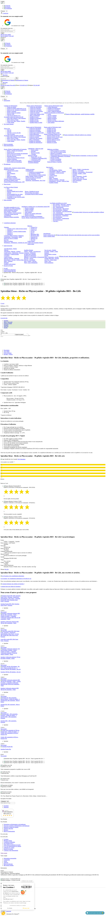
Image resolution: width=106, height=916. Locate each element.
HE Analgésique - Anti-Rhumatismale (62, 211)
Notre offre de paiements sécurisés (12, 845)
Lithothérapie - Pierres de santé (35, 148)
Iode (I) (32, 233)
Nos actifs (12, 85)
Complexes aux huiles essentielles (12, 208)
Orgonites (33, 154)
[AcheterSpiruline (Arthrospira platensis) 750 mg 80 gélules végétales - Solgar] (11, 654)
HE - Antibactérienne (58, 207)
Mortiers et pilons (51, 119)
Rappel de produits (8, 849)
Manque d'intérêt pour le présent (15, 191)
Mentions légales (8, 840)
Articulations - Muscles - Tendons (57, 171)
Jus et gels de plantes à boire (11, 180)
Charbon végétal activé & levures (12, 179)
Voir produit (4, 612)
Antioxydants (30, 244)
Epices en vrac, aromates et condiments (16, 110)
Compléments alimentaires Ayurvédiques (60, 156)
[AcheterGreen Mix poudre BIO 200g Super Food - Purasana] (11, 636)
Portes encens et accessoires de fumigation (17, 153)
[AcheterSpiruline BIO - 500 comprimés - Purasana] (11, 718)
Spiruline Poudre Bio (6, 749)
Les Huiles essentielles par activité (58, 203)
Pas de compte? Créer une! (7, 36)
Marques (6, 830)
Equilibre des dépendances (54, 108)
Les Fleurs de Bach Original (11, 187)
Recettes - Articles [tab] (8, 354)
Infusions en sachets (52, 142)
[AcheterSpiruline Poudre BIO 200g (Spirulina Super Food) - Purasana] (11, 601)
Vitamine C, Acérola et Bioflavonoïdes (16, 231)
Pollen (8, 175)
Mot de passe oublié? (6, 34)
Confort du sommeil (34, 112)
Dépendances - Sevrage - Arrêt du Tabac (59, 181)
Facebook (6, 805)
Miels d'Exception (11, 176)
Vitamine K (10, 234)
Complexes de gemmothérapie (36, 172)
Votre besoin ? (49, 167)
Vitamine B (10, 230)
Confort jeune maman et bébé (37, 114)
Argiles (49, 114)
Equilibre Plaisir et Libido (36, 122)
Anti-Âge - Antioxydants (50, 260)
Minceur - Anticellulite (77, 170)
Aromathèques (7, 215)
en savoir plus (4, 318)
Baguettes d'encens (11, 156)
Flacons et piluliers (52, 115)
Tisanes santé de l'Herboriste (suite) (52, 127)
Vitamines (6, 227)
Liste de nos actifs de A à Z (13, 115)
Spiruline (6, 320)
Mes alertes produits (9, 865)
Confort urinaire (53, 175)
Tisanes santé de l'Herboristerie (34, 105)
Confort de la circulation (53, 110)
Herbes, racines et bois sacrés (14, 160)
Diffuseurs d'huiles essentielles (11, 217)
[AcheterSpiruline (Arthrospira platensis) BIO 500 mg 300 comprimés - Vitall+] (11, 619)
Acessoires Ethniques (33, 162)
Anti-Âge (6, 326)
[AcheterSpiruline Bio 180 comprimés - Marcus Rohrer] (11, 702)
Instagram (6, 807)
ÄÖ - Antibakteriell (58, 213)
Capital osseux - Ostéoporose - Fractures (14, 253)
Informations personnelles (10, 858)
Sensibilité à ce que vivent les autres (16, 197)
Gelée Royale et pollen (12, 170)
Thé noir (9, 131)
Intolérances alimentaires (30, 255)
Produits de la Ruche (9, 169)
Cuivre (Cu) (33, 230)
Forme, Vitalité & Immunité (54, 111)
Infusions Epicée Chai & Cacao (54, 137)
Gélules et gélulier (51, 117)
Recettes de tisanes (5, 85)
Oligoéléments (46, 233)
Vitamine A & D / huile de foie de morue (17, 228)
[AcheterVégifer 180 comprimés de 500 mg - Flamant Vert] (11, 734)
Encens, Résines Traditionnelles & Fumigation (15, 149)
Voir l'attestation (21, 459)
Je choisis (9, 908)
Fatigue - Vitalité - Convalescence (80, 169)
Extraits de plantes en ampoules (33, 177)
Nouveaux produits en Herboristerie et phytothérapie (16, 825)
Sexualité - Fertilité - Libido (79, 173)
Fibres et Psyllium (8, 241)
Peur (8, 188)
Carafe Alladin (10, 122)
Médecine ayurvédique (53, 149)
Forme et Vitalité (8, 323)
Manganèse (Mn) (35, 234)
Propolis (9, 172)
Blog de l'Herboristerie (9, 831)
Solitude (9, 192)
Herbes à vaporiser (11, 111)
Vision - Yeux (47, 261)
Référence (3, 306)
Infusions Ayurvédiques (53, 138)
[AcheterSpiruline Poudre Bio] (7, 746)
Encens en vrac (11, 152)
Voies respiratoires (76, 180)
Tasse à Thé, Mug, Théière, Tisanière (16, 121)
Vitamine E (10, 233)
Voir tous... (75, 182)
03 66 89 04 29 (23, 85)
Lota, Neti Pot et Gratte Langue (58, 152)
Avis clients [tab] (6, 351)
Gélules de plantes (30, 169)
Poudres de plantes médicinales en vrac (16, 108)
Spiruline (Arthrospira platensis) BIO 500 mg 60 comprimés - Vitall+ (10, 689)
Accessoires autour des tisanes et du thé (13, 117)
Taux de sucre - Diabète (78, 177)
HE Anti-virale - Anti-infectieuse (61, 206)
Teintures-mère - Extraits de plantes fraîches (14, 168)
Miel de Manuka (11, 173)
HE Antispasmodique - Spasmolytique (62, 214)
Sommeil (74, 175)
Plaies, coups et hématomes (30, 262)
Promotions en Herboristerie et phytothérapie (15, 824)
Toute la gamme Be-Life (49, 235)
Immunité (6, 325)
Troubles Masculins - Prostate (79, 179)
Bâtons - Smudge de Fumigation (15, 150)
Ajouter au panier (19, 334)
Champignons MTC (36, 159)
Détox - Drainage (53, 178)
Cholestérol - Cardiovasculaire (56, 172)
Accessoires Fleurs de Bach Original (34, 194)
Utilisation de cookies (9, 847)
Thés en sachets (11, 134)
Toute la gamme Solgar (49, 236)
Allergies (51, 168)
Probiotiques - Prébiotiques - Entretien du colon (15, 242)
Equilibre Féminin (53, 182)
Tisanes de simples (11, 107)
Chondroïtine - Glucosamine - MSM (13, 237)
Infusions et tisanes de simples (11, 827)
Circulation (52, 174)
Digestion (51, 177)
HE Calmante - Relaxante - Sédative (62, 204)
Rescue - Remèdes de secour (32, 191)
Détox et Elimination (35, 115)
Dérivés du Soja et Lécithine (11, 238)
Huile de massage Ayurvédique (58, 150)
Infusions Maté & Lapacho (53, 139)
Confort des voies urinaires (36, 111)
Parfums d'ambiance (12, 159)
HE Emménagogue (57, 220)
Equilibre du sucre (34, 117)
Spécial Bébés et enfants (50, 254)
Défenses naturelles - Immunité (56, 179)
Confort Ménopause (52, 107)
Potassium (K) (34, 237)
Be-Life (7, 569)
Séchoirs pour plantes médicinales (55, 121)
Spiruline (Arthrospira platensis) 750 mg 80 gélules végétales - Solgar (10, 657)
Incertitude (9, 190)
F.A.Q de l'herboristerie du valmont (12, 846)
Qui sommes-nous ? (8, 843)
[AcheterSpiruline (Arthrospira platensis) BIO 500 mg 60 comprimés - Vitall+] (11, 685)
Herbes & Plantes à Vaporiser (54, 162)
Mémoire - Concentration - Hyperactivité (82, 172)
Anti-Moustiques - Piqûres (55, 170)
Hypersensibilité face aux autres (15, 194)
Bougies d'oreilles (54, 157)
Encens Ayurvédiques (55, 160)
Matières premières (52, 118)
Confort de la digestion (35, 108)
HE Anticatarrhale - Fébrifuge (60, 210)
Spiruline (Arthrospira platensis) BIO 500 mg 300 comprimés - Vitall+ (10, 622)
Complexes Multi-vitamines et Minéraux (14, 235)
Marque (2, 569)
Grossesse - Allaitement (30, 253)
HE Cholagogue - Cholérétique (60, 215)
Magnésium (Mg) (35, 235)
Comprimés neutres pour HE (11, 214)
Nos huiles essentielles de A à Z (11, 207)
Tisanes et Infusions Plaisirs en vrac (52, 134)
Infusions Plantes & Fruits (53, 135)
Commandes (7, 859)
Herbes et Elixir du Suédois (13, 112)
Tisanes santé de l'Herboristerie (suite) (53, 105)
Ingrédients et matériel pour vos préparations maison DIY (36, 206)
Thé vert (9, 130)
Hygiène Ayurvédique (55, 159)
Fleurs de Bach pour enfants (32, 192)
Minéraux (29, 226)
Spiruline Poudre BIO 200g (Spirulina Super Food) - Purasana (10, 604)
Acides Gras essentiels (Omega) (35, 242)
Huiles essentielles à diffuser (11, 210)
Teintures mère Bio (8, 828)
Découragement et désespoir (14, 195)
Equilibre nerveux (34, 119)
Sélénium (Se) (34, 238)
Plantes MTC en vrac (36, 157)
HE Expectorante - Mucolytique (61, 208)
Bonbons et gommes (12, 177)
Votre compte (4, 853)
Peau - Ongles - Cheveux (30, 261)
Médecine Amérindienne (34, 161)
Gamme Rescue (11, 198)
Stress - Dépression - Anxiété (79, 176)
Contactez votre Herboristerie (11, 850)
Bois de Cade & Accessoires (14, 155)
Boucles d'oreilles (35, 152)
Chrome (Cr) (34, 228)
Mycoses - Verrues (28, 258)
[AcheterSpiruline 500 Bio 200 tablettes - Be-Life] (11, 669)
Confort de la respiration (36, 110)
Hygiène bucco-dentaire (30, 254)
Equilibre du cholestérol (35, 118)
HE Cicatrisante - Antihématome (61, 218)
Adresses (6, 862)
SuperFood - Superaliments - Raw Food (35, 180)
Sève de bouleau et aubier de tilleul (37, 175)
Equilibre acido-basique (10, 264)
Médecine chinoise (32, 155)
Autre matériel (50, 122)
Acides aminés (31, 241)
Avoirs (5, 861)
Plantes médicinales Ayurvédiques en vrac (60, 155)
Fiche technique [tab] (7, 353)
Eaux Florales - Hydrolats (10, 211)
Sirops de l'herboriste (31, 179)
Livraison (6, 839)
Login (2, 33)
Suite (70, 168)
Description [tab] (6, 350)
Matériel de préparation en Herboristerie (54, 112)
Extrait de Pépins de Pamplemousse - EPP (14, 182)
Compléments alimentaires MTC (39, 158)
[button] (3, 913)
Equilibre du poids (34, 121)
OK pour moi (26, 908)
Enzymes (6, 240)
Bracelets (33, 151)
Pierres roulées (34, 150)
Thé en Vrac (7, 128)
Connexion (8, 911)
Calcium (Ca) (34, 227)
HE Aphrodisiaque (57, 217)
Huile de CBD (10, 114)
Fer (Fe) (33, 231)
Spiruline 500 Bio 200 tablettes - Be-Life (11, 672)
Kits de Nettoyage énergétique (14, 162)
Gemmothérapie (29, 170)
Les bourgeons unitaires (34, 173)
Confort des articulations (36, 107)
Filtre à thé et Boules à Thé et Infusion (16, 118)
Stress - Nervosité (8, 322)
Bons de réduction (8, 864)
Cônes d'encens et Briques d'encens (15, 157)
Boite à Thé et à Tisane (12, 119)
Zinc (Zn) (33, 240)
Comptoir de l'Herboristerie (10, 105)
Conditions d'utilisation (9, 842)
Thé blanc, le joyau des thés (14, 132)
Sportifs (46, 255)
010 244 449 (36, 85)
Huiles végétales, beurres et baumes (34, 176)
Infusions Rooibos (51, 141)
